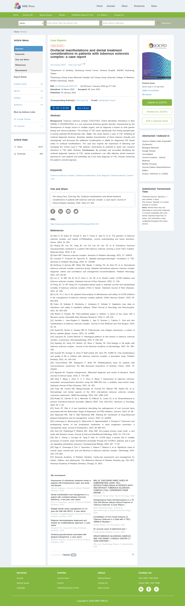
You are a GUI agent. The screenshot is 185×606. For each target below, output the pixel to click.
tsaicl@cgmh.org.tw (106, 100)
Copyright (21, 588)
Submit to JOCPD (157, 102)
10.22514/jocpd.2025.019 (66, 86)
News (154, 6)
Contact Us (119, 15)
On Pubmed (19, 126)
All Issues (146, 94)
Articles (62, 15)
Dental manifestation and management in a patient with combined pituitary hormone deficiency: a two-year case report (70, 497)
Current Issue (63, 578)
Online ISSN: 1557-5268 (149, 583)
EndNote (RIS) (20, 84)
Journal (20, 578)
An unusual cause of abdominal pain (109, 529)
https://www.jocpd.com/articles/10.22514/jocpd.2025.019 (74, 224)
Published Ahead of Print (82, 15)
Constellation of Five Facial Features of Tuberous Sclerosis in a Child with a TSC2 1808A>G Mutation (111, 519)
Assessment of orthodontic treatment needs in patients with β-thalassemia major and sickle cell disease (71, 482)
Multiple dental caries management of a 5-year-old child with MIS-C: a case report (69, 510)
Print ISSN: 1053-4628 (148, 578)
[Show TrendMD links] (133, 554)
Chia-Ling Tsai (82, 100)
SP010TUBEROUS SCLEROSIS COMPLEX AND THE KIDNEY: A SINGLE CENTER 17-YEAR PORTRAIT (112, 538)
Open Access (103, 588)
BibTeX (17, 91)
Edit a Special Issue (157, 121)
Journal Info (27, 15)
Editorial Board (104, 578)
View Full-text (83, 108)
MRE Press (28, 6)
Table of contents (150, 90)
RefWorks (18, 105)
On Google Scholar (22, 119)
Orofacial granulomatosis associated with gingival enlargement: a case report (68, 535)
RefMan (17, 98)
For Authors (102, 15)
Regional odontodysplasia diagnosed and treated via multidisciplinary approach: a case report (70, 522)
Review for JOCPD (157, 111)
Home (100, 6)
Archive (60, 583)
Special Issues (46, 15)
